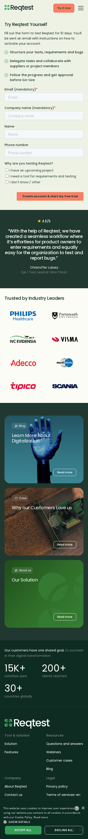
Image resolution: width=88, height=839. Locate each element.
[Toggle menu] (80, 8)
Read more (41, 817)
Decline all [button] (64, 830)
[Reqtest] (19, 8)
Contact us (13, 795)
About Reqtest (16, 786)
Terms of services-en (63, 795)
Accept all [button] (23, 830)
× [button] (83, 808)
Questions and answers (64, 743)
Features (11, 752)
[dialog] (44, 821)
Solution (11, 743)
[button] (44, 822)
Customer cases (59, 760)
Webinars (53, 752)
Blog (49, 769)
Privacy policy (57, 786)
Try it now (64, 8)
